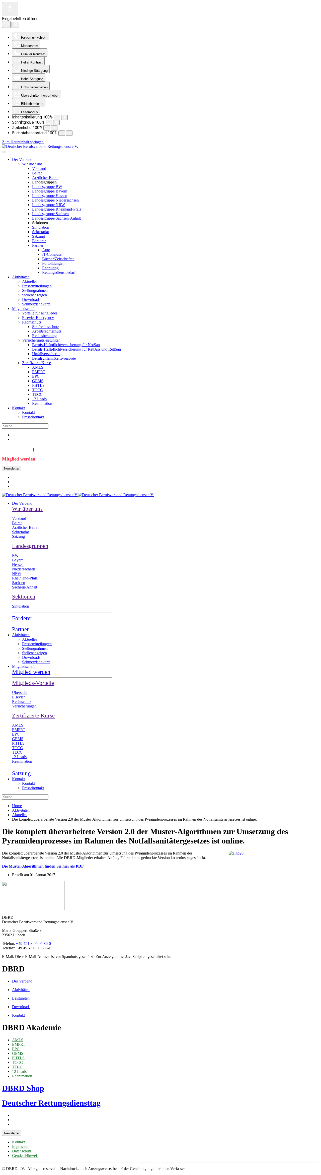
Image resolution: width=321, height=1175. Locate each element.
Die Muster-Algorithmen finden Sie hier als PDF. (43, 866)
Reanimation (42, 403)
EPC (36, 376)
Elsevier (18, 697)
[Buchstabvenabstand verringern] (61, 133)
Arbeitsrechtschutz (46, 331)
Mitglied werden (18, 459)
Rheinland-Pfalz (25, 578)
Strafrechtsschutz (45, 326)
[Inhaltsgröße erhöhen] (64, 117)
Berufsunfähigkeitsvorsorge (54, 358)
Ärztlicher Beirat (45, 177)
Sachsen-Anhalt (24, 587)
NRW (16, 573)
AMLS (37, 367)
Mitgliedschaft (23, 308)
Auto (46, 250)
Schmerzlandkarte (36, 304)
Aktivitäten (21, 277)
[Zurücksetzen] (6, 24)
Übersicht (19, 692)
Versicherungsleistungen (41, 340)
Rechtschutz (31, 322)
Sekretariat (40, 232)
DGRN (87, 449)
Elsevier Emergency (38, 317)
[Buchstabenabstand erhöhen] (69, 133)
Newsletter (11, 468)
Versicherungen (24, 706)
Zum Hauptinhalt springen (23, 142)
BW (15, 555)
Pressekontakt (33, 417)
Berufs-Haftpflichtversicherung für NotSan (66, 345)
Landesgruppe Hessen (49, 195)
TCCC (37, 390)
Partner (37, 245)
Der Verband (22, 159)
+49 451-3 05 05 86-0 (33, 943)
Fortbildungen (53, 263)
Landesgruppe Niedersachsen (55, 200)
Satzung (38, 236)
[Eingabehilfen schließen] (15, 25)
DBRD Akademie (55, 449)
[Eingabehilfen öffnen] (10, 9)
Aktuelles (29, 281)
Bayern (18, 560)
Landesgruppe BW (47, 186)
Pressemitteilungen (37, 286)
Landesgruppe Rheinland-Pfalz (56, 209)
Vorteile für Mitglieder (39, 313)
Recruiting (50, 268)
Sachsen (18, 582)
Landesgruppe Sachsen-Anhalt (56, 218)
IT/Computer (52, 254)
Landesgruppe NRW (48, 205)
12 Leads (39, 399)
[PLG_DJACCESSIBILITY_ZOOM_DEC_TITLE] (57, 117)
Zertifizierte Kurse (36, 363)
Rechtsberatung (44, 336)
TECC (37, 394)
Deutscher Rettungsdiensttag (51, 1102)
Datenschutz (22, 1151)
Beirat (37, 173)
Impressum (20, 1146)
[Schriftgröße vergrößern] (56, 122)
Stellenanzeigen (34, 295)
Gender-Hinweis (25, 1155)
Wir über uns (32, 164)
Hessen (18, 564)
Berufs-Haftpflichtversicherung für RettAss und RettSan (76, 349)
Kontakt (18, 408)
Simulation (40, 227)
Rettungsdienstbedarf (58, 272)
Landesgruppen (30, 546)
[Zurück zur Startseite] (40, 146)
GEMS (37, 381)
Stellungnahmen (35, 290)
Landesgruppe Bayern (49, 191)
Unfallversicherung (47, 354)
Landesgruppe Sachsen (50, 214)
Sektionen (23, 597)
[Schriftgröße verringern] (49, 122)
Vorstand (39, 168)
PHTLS (38, 385)
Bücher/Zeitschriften (58, 259)
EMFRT (38, 372)
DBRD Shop (16, 449)
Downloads (31, 299)
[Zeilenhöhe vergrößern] (54, 127)
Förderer (39, 241)
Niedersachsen (23, 569)
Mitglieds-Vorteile (33, 683)
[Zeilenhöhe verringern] (46, 127)
